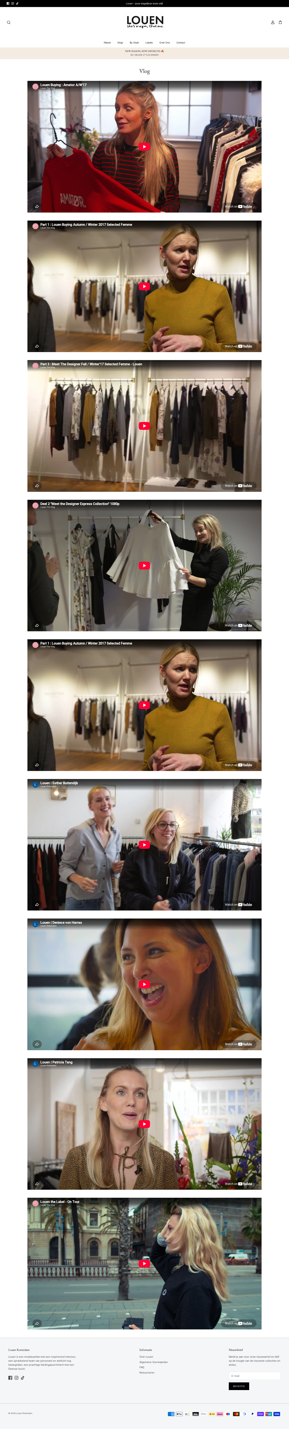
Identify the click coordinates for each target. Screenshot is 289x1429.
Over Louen (146, 1356)
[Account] (272, 22)
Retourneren (147, 1372)
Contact (180, 42)
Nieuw (107, 42)
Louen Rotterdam (24, 1413)
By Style (134, 42)
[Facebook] (8, 3)
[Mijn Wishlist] (277, 22)
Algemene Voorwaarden (153, 1362)
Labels (149, 42)
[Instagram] (12, 3)
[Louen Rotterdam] (144, 22)
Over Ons (164, 42)
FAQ (141, 1367)
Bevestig (239, 1386)
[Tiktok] (17, 3)
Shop (120, 42)
